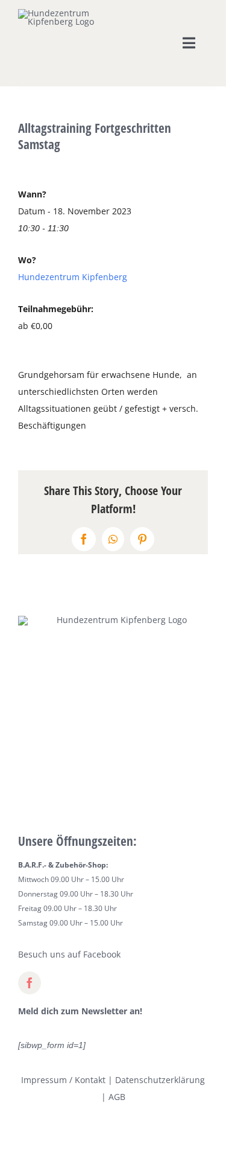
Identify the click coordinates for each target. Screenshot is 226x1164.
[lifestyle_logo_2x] (57, 13)
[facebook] (29, 982)
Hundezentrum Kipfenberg (72, 277)
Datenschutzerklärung (160, 1080)
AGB (116, 1096)
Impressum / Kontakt (63, 1080)
